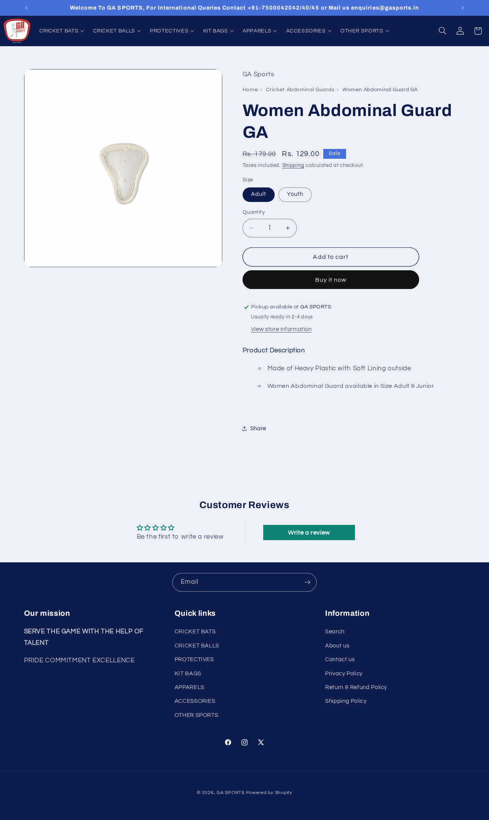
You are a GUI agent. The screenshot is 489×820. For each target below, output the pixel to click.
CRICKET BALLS (197, 646)
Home (250, 89)
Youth (295, 194)
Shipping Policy (345, 701)
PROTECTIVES (194, 659)
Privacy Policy (344, 673)
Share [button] (258, 428)
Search (335, 631)
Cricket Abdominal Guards (300, 89)
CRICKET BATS (195, 631)
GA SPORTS (230, 793)
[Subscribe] (307, 582)
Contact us (340, 659)
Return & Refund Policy (356, 687)
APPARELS (189, 687)
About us (337, 646)
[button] (61, 30)
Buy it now (331, 280)
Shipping (293, 165)
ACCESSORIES (195, 701)
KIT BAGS (188, 673)
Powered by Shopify (269, 793)
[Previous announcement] (26, 7)
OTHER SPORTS (197, 715)
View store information (281, 329)
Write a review (309, 532)
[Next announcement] (462, 7)
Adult (258, 194)
